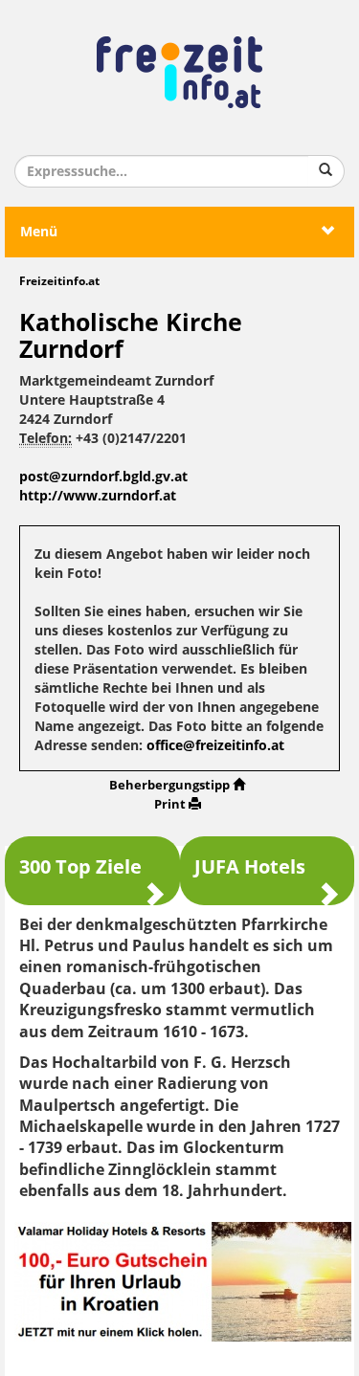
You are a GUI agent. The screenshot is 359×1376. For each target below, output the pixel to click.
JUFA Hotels (249, 866)
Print (170, 804)
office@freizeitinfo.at (215, 746)
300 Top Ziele (80, 866)
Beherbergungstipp (169, 785)
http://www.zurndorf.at (97, 496)
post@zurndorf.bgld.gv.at (103, 477)
